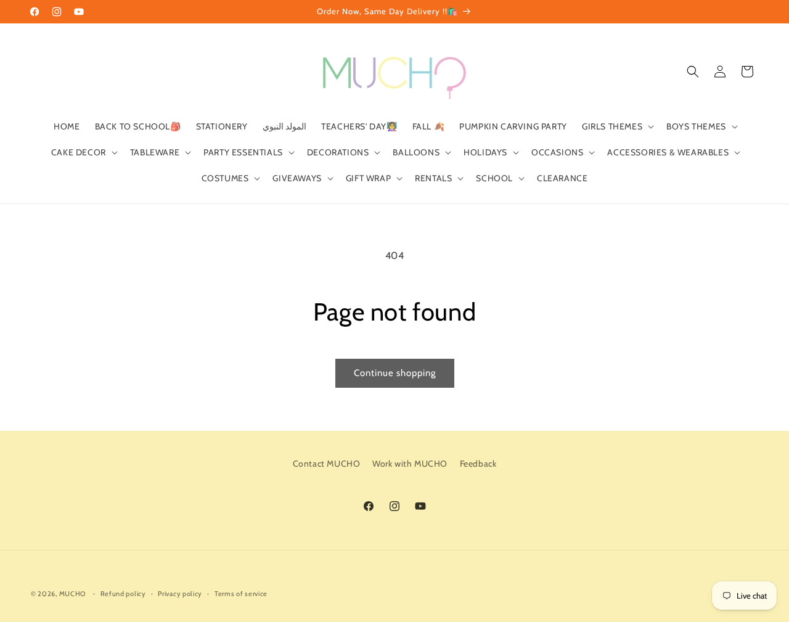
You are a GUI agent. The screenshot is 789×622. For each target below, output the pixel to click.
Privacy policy (180, 593)
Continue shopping (395, 373)
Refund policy (123, 593)
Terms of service (241, 593)
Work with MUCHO (410, 463)
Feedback (478, 463)
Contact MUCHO (327, 463)
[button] (616, 126)
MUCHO (72, 593)
